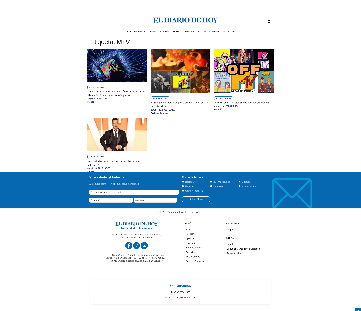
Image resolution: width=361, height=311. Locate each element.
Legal (230, 229)
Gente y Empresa (195, 261)
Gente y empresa (194, 190)
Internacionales (221, 181)
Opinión (246, 181)
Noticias (190, 233)
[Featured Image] (117, 81)
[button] (269, 21)
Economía (191, 243)
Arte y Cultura (193, 256)
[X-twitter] (144, 245)
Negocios (190, 186)
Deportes (218, 186)
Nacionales (191, 181)
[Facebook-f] (128, 245)
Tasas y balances (236, 253)
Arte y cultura (249, 186)
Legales (231, 244)
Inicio (188, 229)
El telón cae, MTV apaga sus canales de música (241, 102)
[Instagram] (136, 245)
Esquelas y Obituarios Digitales (243, 248)
